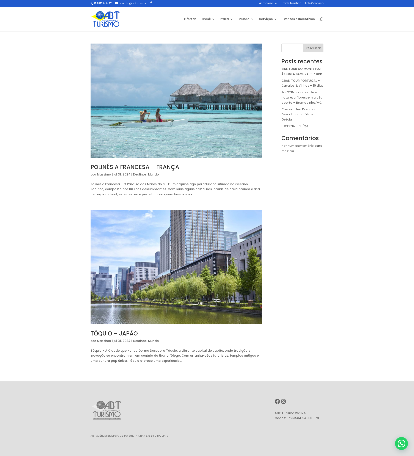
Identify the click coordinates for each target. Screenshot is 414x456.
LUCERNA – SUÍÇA (294, 126)
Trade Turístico (291, 3)
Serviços (266, 19)
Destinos (140, 174)
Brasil (206, 19)
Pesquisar (313, 48)
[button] (401, 443)
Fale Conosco (314, 3)
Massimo (104, 174)
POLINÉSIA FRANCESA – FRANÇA (135, 167)
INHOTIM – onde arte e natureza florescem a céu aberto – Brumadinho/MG (301, 97)
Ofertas (190, 19)
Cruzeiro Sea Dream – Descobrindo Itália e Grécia (298, 114)
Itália (224, 19)
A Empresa (266, 3)
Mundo (243, 19)
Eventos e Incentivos (298, 19)
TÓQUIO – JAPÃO (114, 333)
